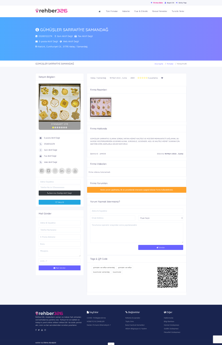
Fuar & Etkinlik (141, 11)
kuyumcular (117, 272)
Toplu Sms (129, 321)
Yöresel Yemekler (159, 11)
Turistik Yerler (178, 11)
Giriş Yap (182, 3)
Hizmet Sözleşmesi (171, 325)
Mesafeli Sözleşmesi (172, 332)
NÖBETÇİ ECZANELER (95, 321)
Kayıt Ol (170, 3)
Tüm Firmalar (112, 11)
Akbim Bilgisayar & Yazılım (136, 328)
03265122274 (45, 36)
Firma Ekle (158, 3)
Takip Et (60, 202)
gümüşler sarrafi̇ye (125, 267)
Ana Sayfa (159, 64)
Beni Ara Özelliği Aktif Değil (60, 193)
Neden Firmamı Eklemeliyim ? (99, 325)
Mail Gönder (60, 268)
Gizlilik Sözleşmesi (171, 328)
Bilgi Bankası (169, 321)
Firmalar (170, 64)
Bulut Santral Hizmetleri (135, 325)
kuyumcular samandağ (101, 272)
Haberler (126, 11)
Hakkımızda (168, 318)
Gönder (161, 247)
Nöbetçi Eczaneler (132, 318)
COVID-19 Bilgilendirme (96, 318)
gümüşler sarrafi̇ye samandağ (104, 267)
